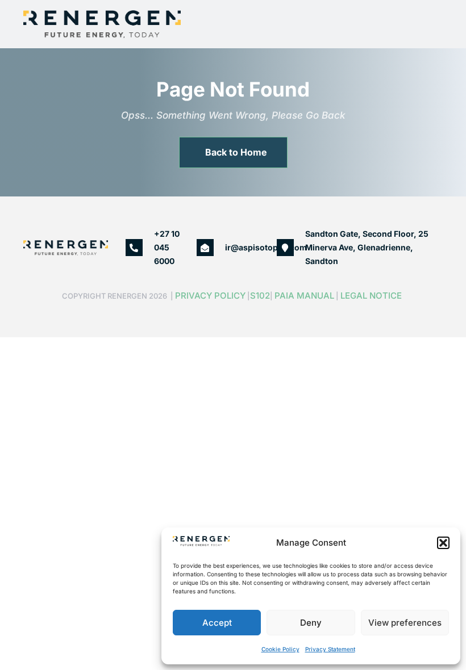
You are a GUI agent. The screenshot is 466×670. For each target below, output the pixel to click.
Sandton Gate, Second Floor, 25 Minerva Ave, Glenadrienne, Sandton (366, 247)
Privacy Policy (210, 295)
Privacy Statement (330, 649)
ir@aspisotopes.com (266, 247)
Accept (217, 622)
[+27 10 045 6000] (134, 247)
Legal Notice (372, 295)
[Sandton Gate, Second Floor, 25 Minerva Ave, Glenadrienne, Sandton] (285, 247)
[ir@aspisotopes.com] (205, 247)
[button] (443, 542)
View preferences (405, 622)
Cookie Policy (280, 649)
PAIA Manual (304, 295)
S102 (260, 295)
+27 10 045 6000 (167, 247)
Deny (311, 622)
